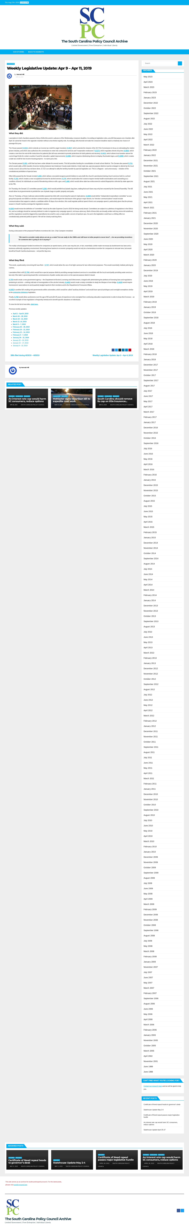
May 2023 (148, 77)
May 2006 (148, 1014)
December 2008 (151, 915)
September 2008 (151, 930)
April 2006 (148, 1019)
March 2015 (149, 527)
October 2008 (150, 925)
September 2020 (151, 234)
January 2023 (150, 98)
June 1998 (148, 1072)
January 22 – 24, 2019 (20, 340)
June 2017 (148, 396)
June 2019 (148, 281)
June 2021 (148, 192)
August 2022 (149, 118)
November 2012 (151, 674)
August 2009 (149, 878)
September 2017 (151, 380)
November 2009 (151, 862)
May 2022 (148, 134)
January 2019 (150, 307)
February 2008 (150, 956)
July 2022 (148, 124)
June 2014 (148, 574)
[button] (182, 52)
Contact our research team (153, 1086)
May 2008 (148, 946)
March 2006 (149, 1025)
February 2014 (150, 595)
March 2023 (149, 87)
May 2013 (148, 642)
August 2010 (149, 815)
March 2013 (149, 653)
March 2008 (149, 951)
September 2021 (151, 176)
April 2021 (148, 202)
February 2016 (150, 475)
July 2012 (148, 695)
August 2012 (149, 689)
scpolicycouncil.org (20, 1185)
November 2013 (151, 611)
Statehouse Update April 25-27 (155, 1130)
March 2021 (149, 208)
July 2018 (148, 328)
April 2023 (148, 82)
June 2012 (148, 700)
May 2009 (148, 894)
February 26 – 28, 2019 (21, 327)
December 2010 (151, 794)
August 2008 (149, 936)
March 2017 (149, 412)
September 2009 (151, 873)
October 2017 (150, 375)
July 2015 (148, 506)
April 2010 (148, 836)
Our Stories (18, 52)
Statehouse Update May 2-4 (154, 1110)
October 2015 (150, 496)
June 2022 (148, 129)
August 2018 (149, 323)
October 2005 (150, 1045)
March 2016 (149, 469)
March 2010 (149, 841)
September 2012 (151, 684)
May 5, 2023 (14, 1166)
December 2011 (151, 731)
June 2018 (148, 333)
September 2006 (151, 998)
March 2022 (149, 145)
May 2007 (148, 983)
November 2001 (151, 1061)
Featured (11, 396)
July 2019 (148, 276)
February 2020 (150, 260)
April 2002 (148, 1056)
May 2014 (148, 579)
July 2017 (148, 391)
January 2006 (150, 1035)
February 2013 (150, 658)
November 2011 (151, 736)
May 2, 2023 (59, 1166)
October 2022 (150, 108)
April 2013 (148, 647)
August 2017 (149, 386)
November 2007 (151, 967)
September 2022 (151, 113)
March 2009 (149, 904)
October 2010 (150, 805)
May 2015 (148, 517)
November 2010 (151, 799)
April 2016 (148, 464)
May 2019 (148, 286)
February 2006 (150, 1030)
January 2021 (150, 218)
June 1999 (148, 1066)
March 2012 (149, 716)
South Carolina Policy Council (32, 405)
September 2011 (151, 747)
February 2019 (150, 302)
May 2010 (148, 831)
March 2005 (149, 1051)
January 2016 (150, 480)
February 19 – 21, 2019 (21, 329)
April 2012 (148, 710)
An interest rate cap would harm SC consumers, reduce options (27, 400)
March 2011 (149, 778)
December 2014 (151, 543)
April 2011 (148, 773)
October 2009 (150, 867)
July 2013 (148, 632)
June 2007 (148, 977)
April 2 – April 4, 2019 (20, 313)
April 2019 (148, 291)
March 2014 (149, 590)
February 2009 (150, 909)
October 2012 (150, 679)
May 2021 (148, 197)
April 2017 (148, 407)
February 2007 (150, 993)
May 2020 (148, 244)
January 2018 (150, 359)
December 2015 (151, 485)
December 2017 (151, 365)
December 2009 (151, 857)
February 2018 (150, 354)
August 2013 (149, 627)
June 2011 (148, 763)
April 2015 (148, 522)
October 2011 (150, 742)
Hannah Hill (20, 74)
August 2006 (149, 1004)
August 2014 (149, 564)
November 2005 (151, 1040)
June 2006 (148, 1009)
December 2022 (151, 103)
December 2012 (151, 668)
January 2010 (150, 852)
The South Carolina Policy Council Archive (94, 41)
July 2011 (148, 757)
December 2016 (151, 427)
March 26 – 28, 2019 (20, 316)
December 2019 (151, 270)
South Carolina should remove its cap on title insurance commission (114, 401)
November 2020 (151, 228)
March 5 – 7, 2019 (19, 324)
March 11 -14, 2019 (19, 321)
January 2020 (150, 265)
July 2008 (148, 941)
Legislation (10, 63)
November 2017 (151, 370)
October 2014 (150, 553)
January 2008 (150, 962)
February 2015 (150, 532)
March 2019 (149, 297)
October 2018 (150, 312)
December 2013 (151, 606)
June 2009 (148, 888)
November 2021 (151, 166)
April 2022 (148, 139)
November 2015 (151, 490)
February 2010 (150, 846)
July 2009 (148, 883)
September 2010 (151, 810)
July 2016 (148, 448)
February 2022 (150, 150)
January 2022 (150, 155)
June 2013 (148, 637)
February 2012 (150, 721)
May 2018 (148, 338)
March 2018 (149, 349)
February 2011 (150, 784)
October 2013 (150, 616)
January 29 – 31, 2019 (21, 337)
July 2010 (148, 820)
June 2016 (148, 454)
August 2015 (149, 501)
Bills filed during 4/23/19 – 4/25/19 (24, 355)
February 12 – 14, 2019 (21, 332)
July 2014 (148, 569)
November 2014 (151, 548)
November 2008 (151, 920)
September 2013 (151, 621)
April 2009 (148, 899)
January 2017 (150, 422)
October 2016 (150, 438)
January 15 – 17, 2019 (20, 343)
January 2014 (150, 600)
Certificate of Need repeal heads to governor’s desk (162, 1104)
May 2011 (148, 768)
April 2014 (148, 585)
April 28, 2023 (105, 1163)
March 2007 (149, 988)
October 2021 (150, 171)
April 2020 (148, 249)
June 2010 (148, 826)
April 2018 (148, 344)
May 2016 (148, 459)
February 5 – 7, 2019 (20, 335)
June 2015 (148, 511)
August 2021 (149, 181)
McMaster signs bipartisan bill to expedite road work (71, 400)
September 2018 (151, 318)
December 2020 (151, 223)
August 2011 (149, 752)
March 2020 (149, 255)
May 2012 (148, 705)
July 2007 (148, 972)
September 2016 (151, 443)
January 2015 (150, 537)
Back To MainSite (36, 52)
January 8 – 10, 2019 (20, 345)
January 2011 (150, 789)
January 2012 (150, 726)
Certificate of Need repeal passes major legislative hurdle (116, 1158)
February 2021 (150, 213)
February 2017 (150, 417)
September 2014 (151, 558)
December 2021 (151, 160)
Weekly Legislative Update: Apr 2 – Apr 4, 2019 (113, 355)
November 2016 (151, 433)
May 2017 (148, 401)
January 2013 (150, 663)
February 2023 (150, 92)
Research (27, 396)
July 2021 (148, 187)
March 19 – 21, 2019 (20, 319)
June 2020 (148, 239)
